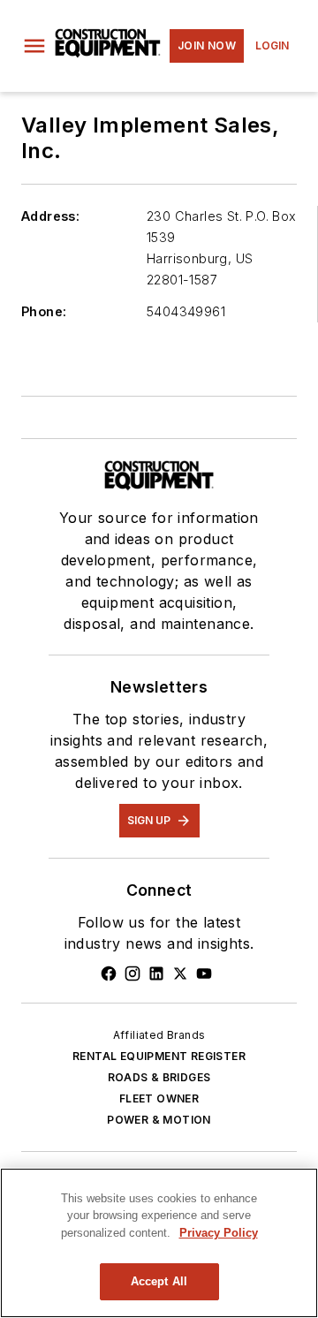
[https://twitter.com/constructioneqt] (180, 973)
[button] (34, 46)
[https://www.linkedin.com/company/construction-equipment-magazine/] (156, 973)
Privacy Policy (218, 1232)
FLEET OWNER (159, 1098)
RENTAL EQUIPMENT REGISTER (159, 1056)
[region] (159, 1243)
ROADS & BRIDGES (159, 1077)
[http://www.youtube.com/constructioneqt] (204, 973)
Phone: (43, 311)
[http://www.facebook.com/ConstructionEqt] (108, 973)
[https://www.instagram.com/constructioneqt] (132, 973)
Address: (50, 215)
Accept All (159, 1281)
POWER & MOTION (159, 1119)
